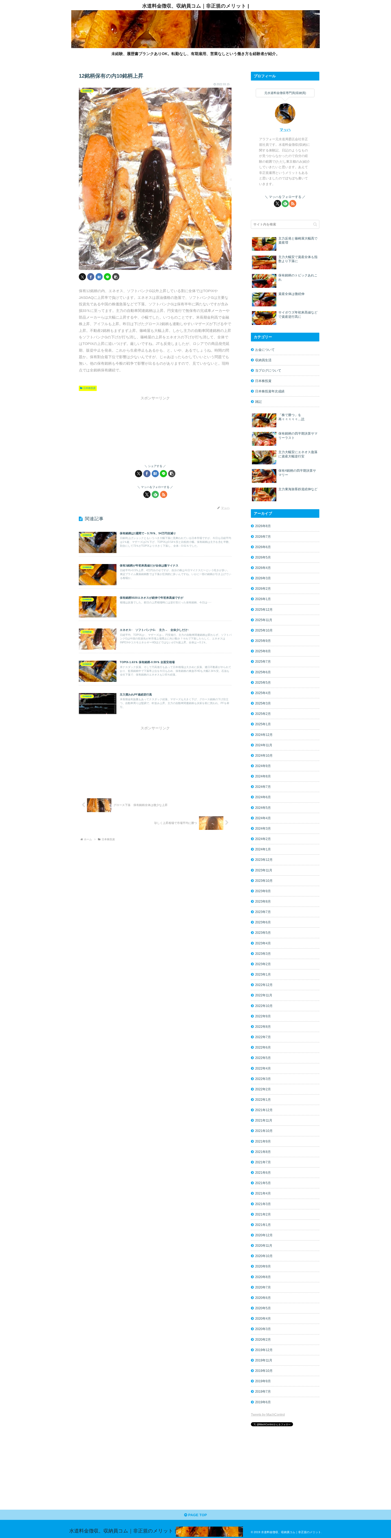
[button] (115, 276)
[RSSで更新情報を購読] (163, 494)
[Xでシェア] (82, 276)
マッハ (285, 130)
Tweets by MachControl (268, 1414)
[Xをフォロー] (146, 494)
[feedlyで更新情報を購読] (155, 494)
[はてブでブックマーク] (99, 276)
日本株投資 (89, 388)
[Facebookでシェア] (90, 276)
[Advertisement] (155, 429)
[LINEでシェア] (107, 276)
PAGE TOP (197, 1515)
